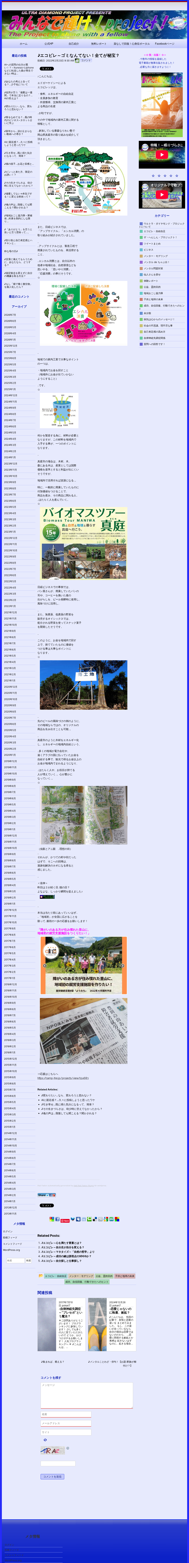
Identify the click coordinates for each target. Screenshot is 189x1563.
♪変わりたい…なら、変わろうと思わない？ (66, 1095)
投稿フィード (10, 1237)
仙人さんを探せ (152, 274)
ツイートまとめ (152, 243)
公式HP (48, 43)
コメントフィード (12, 1243)
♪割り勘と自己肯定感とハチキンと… (18, 242)
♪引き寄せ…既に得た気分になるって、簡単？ (67, 1104)
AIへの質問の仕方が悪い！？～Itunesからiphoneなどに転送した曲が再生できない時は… (19, 69)
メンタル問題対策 (153, 268)
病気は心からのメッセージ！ (159, 319)
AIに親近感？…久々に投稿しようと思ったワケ (68, 1099)
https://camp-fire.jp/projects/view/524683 (63, 1078)
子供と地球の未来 (153, 299)
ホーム (24, 43)
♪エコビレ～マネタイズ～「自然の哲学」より (68, 1251)
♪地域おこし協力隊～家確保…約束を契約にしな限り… (18, 218)
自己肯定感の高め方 (154, 331)
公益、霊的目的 (152, 286)
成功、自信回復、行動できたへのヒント (162, 307)
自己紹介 (74, 43)
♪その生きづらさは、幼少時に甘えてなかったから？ (71, 1108)
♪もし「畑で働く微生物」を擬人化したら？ (18, 285)
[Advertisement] (68, 1154)
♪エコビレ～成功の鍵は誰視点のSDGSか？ (66, 1256)
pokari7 (66, 1305)
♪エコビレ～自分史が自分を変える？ (62, 1247)
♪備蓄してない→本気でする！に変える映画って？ (18, 195)
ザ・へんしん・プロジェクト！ (160, 237)
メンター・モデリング (156, 255)
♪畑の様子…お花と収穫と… (19, 163)
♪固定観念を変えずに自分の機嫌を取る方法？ (18, 274)
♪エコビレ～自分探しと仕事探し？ (61, 1260)
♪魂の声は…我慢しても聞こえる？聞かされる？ (69, 1113)
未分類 (147, 312)
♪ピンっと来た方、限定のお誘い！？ (18, 173)
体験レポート (151, 280)
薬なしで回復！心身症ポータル (132, 43)
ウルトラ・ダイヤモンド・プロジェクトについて (162, 225)
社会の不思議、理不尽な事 (158, 325)
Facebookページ (164, 43)
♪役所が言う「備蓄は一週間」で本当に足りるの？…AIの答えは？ (18, 95)
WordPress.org (11, 1249)
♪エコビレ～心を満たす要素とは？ (61, 1242)
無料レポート (99, 43)
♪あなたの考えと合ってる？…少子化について (17, 83)
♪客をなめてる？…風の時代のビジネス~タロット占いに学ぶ (18, 120)
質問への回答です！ (154, 344)
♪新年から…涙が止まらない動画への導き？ (18, 132)
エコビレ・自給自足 (154, 230)
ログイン (8, 1231)
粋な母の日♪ (11, 251)
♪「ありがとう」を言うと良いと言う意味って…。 (18, 231)
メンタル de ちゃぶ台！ (157, 262)
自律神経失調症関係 (154, 337)
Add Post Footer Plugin (84, 1186)
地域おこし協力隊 (153, 292)
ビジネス (148, 249)
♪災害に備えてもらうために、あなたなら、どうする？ (18, 262)
